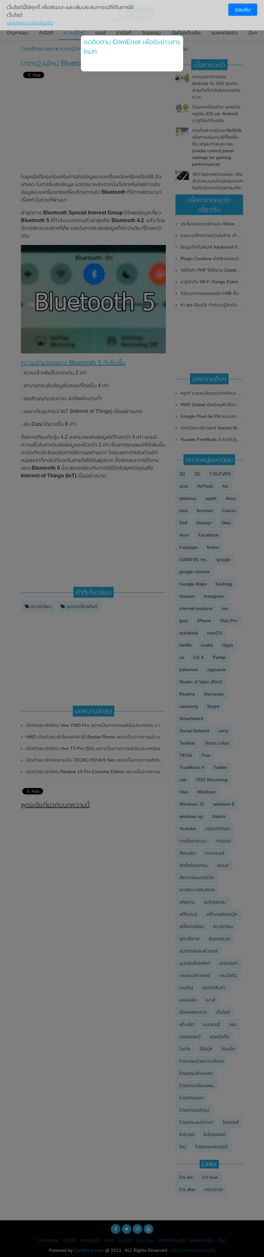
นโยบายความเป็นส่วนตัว (30, 22)
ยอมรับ (242, 9)
